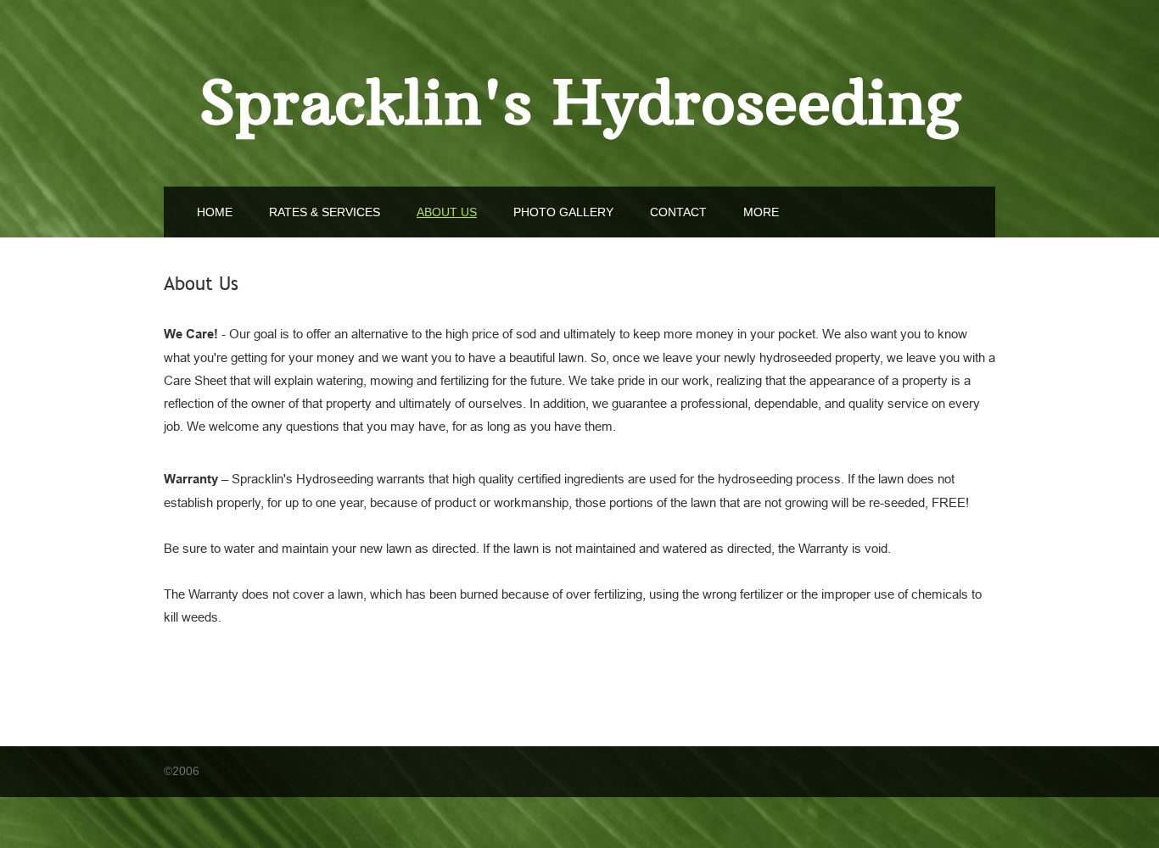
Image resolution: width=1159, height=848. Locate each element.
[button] (761, 212)
